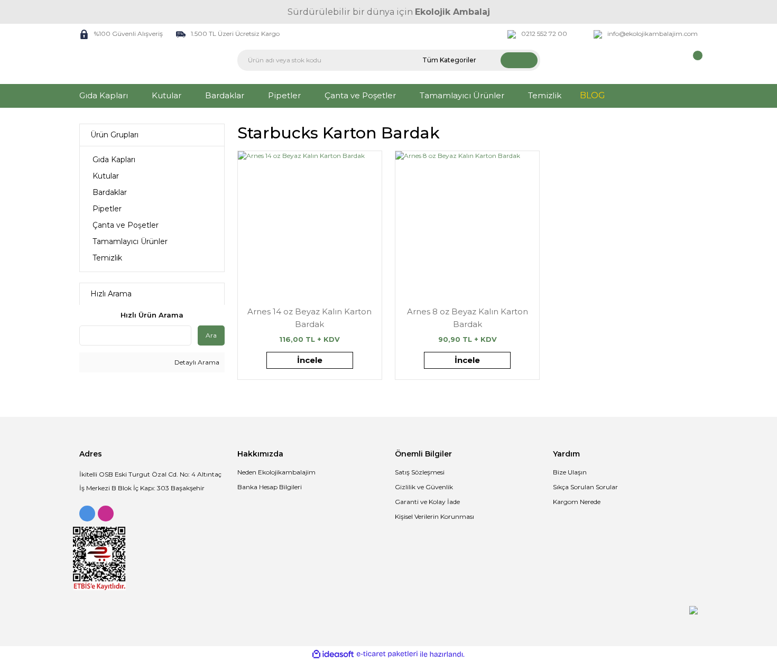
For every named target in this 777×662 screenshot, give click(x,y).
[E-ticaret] (387, 654)
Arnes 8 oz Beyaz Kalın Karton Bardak (467, 317)
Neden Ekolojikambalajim (276, 472)
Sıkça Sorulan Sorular (585, 487)
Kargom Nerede (576, 502)
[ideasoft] (333, 654)
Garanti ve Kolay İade (427, 502)
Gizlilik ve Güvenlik (424, 487)
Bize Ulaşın (570, 472)
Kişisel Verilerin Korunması (434, 516)
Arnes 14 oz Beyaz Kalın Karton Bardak (309, 317)
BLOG (592, 95)
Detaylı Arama (196, 362)
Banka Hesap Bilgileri (269, 487)
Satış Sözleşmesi (420, 472)
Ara (211, 335)
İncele (309, 360)
